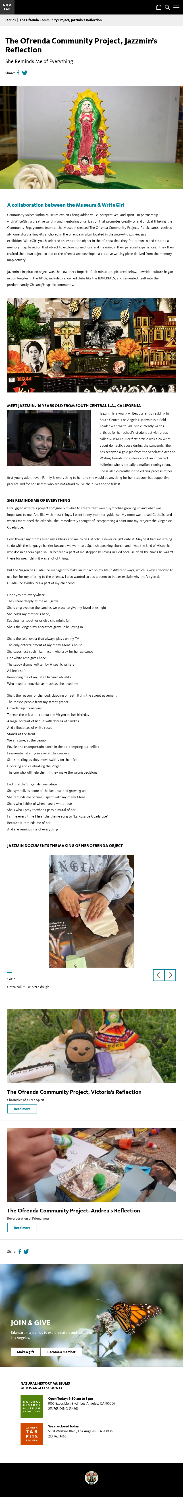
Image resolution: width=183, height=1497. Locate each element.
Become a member (61, 1352)
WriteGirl (21, 221)
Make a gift (25, 1352)
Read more (22, 1109)
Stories (10, 20)
